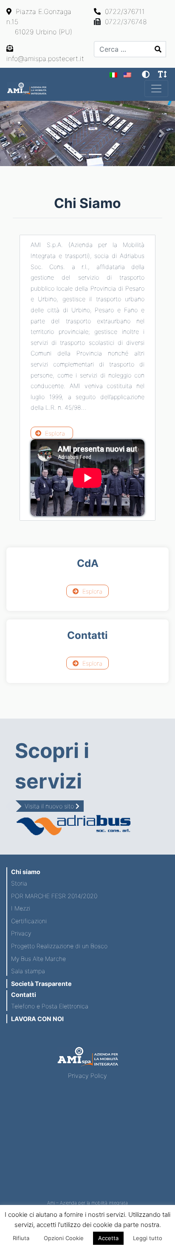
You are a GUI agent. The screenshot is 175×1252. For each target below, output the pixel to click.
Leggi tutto (147, 1238)
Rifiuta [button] (21, 1238)
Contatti (23, 994)
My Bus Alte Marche (38, 958)
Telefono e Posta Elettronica (49, 1006)
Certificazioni (29, 920)
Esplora (54, 433)
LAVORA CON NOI (37, 1018)
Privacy (21, 933)
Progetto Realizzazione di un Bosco (59, 945)
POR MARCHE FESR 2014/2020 (54, 895)
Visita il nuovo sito (50, 806)
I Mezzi (20, 908)
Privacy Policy (87, 1075)
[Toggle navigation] (156, 88)
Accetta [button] (108, 1238)
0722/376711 (124, 11)
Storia (19, 883)
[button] (13, 134)
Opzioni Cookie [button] (64, 1238)
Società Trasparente (41, 983)
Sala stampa (28, 970)
